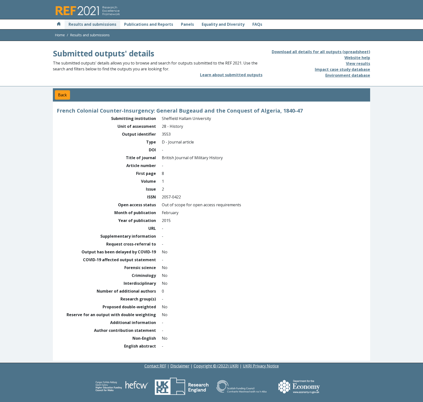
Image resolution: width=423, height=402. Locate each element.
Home (60, 35)
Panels (187, 24)
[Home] (59, 24)
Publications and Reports (148, 24)
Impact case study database (342, 69)
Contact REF (155, 366)
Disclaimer (179, 366)
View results (358, 63)
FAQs (257, 24)
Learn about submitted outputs (231, 75)
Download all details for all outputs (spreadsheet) (321, 51)
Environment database (347, 75)
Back (62, 95)
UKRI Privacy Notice (261, 366)
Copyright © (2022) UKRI (216, 366)
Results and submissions (92, 24)
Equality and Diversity (223, 24)
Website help (357, 57)
